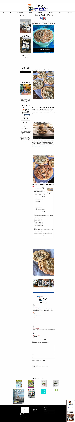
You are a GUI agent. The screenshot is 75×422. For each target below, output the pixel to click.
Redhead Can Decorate (20, 12)
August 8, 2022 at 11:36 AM (36, 335)
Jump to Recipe (43, 19)
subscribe (43, 366)
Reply (34, 317)
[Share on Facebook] (41, 18)
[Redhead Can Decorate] (37, 7)
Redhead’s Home (51, 12)
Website (33, 357)
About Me (30, 12)
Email (32, 354)
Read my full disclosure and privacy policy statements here (25, 141)
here (68, 407)
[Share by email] (45, 18)
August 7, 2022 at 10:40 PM (36, 328)
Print (49, 193)
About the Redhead (35, 411)
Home (3, 12)
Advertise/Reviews (69, 12)
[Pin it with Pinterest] (44, 18)
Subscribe (60, 12)
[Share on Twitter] (42, 18)
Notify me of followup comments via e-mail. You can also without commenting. (40, 366)
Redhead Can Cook (40, 12)
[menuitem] (3, 12)
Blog (10, 12)
